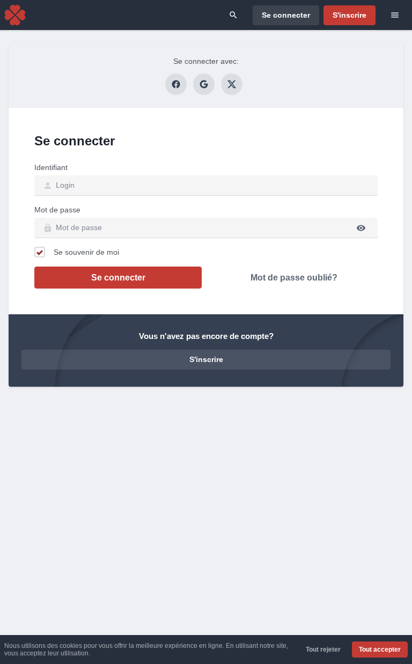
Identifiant (51, 167)
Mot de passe (57, 209)
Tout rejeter (323, 649)
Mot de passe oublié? (294, 277)
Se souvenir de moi (86, 252)
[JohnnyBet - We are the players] (15, 15)
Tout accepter (380, 649)
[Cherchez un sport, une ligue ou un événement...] (233, 15)
